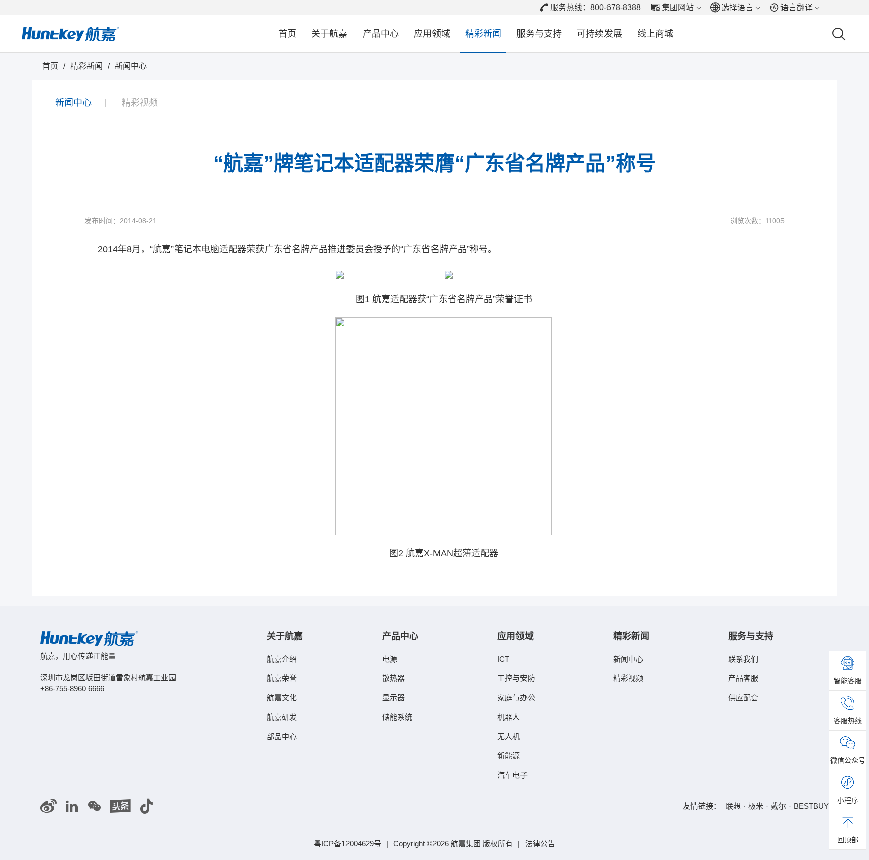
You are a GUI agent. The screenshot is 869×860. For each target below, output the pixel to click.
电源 (389, 659)
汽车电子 (512, 775)
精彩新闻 (483, 34)
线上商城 (655, 34)
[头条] (120, 806)
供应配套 (743, 697)
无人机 (508, 736)
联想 (733, 806)
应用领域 (432, 34)
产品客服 (743, 678)
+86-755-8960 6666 (72, 688)
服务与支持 (539, 34)
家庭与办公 (516, 697)
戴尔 (778, 806)
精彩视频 (140, 103)
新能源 (508, 755)
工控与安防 (516, 678)
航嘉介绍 (282, 659)
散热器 (393, 678)
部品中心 (282, 736)
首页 (287, 34)
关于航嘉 (329, 34)
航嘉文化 (282, 697)
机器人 (508, 717)
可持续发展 (599, 34)
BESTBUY (811, 806)
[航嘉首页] (70, 34)
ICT (503, 659)
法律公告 (540, 843)
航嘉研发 (282, 717)
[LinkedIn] (71, 806)
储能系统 (397, 717)
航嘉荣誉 (282, 678)
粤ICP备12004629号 (347, 843)
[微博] (48, 806)
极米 (755, 806)
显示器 (393, 697)
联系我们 (743, 659)
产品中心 (381, 34)
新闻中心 (131, 66)
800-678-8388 (615, 8)
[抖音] (146, 806)
